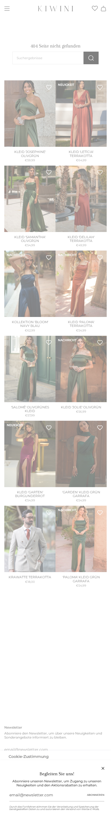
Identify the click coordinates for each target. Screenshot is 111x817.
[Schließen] (103, 768)
